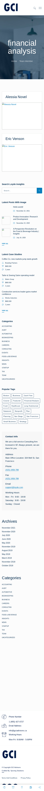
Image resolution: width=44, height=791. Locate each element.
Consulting (7, 349)
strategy (23, 421)
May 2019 (6, 554)
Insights (5, 360)
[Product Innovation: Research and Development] (6, 220)
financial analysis (31, 401)
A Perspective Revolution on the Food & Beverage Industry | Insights (26, 231)
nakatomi (7, 411)
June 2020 (6, 539)
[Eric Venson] (22, 158)
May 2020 (6, 543)
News (4, 364)
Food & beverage (9, 356)
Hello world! (18, 207)
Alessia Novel (16, 97)
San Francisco (32, 416)
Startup (5, 368)
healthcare (15, 406)
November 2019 (8, 547)
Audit (4, 330)
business (16, 395)
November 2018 (8, 562)
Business (6, 341)
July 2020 (6, 535)
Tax (3, 371)
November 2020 (8, 532)
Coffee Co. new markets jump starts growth (19, 259)
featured (17, 401)
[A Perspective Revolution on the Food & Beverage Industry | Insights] (6, 232)
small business (9, 421)
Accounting (7, 326)
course (6, 401)
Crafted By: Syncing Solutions (13, 771)
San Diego (18, 416)
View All (5, 244)
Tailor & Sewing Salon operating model (18, 275)
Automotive (7, 334)
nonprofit (18, 411)
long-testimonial (31, 406)
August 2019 (7, 550)
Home (14, 61)
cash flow (28, 395)
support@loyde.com (14, 487)
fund (5, 406)
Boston (6, 395)
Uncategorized (8, 379)
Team (4, 375)
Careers (5, 345)
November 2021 (8, 528)
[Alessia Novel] (22, 116)
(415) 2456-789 (12, 470)
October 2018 (7, 566)
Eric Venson (15, 139)
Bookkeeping (7, 337)
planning (7, 416)
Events (5, 353)
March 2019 (7, 558)
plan (28, 411)
